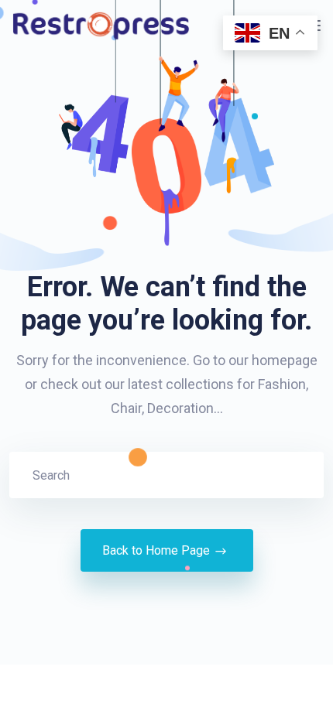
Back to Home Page (156, 550)
